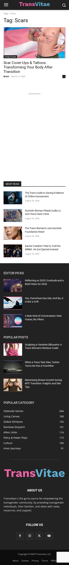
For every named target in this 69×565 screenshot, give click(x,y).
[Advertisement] (34, 130)
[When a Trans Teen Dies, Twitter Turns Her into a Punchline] (13, 367)
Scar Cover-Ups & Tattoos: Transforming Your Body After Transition (28, 67)
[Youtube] (49, 536)
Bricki (6, 76)
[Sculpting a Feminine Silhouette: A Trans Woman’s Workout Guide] (13, 349)
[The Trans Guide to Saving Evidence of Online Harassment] (13, 197)
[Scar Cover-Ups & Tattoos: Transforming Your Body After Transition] (34, 42)
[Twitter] (39, 536)
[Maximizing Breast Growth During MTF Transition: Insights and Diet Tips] (13, 385)
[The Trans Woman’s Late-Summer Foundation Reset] (13, 233)
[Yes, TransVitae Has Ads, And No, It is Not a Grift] (13, 303)
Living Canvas (10, 56)
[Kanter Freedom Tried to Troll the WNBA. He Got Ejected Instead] (13, 251)
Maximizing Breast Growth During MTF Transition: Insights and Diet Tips (43, 383)
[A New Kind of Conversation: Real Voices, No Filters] (13, 320)
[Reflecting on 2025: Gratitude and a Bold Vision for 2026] (13, 285)
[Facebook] (20, 536)
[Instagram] (30, 536)
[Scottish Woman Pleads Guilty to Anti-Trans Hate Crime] (13, 215)
